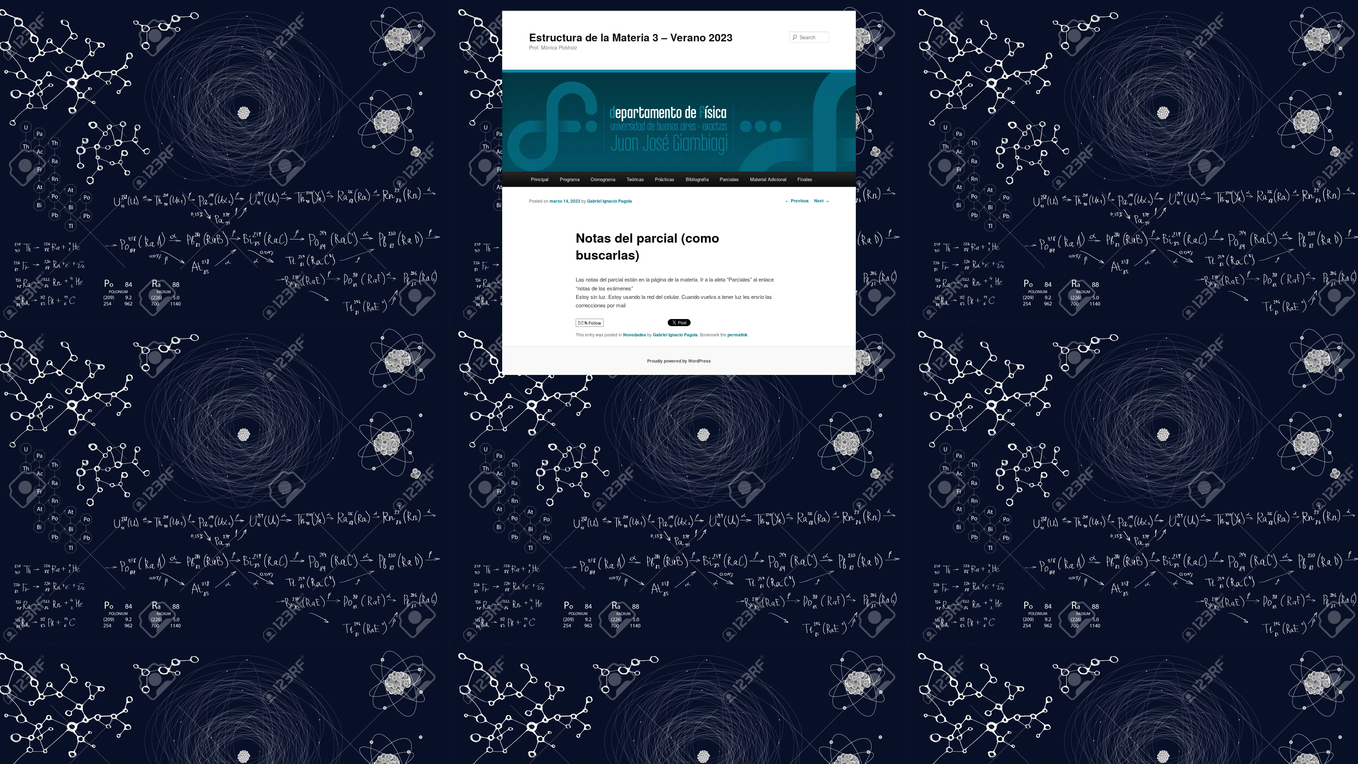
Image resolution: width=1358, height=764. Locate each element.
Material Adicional (768, 179)
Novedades (634, 334)
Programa (570, 179)
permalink (737, 334)
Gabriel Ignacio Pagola (609, 201)
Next (821, 200)
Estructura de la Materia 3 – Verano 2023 (631, 37)
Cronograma (603, 179)
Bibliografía (697, 179)
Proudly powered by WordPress (679, 361)
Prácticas (664, 179)
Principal (540, 179)
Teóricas (635, 179)
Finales (804, 179)
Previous (797, 200)
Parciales (729, 179)
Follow (594, 323)
